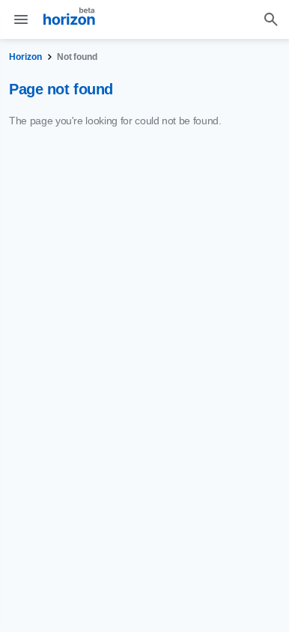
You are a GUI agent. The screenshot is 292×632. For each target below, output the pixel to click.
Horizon (25, 57)
